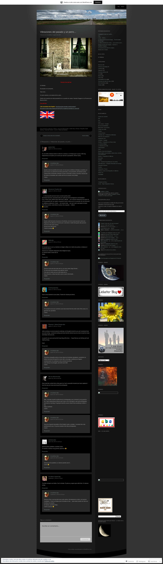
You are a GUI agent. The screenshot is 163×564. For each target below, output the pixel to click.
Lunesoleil (103, 228)
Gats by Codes (104, 225)
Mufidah (100, 159)
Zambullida (100, 174)
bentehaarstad (52, 288)
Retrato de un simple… (103, 49)
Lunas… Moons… (102, 37)
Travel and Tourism (48, 129)
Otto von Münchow (53, 376)
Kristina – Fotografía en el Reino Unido (107, 142)
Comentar (85, 539)
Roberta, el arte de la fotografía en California (108, 170)
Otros (55, 128)
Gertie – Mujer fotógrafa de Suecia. (106, 183)
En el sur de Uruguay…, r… (112, 226)
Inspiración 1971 (102, 138)
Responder (45, 158)
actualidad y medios (115, 194)
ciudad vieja (72, 128)
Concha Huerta (101, 133)
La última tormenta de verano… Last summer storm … (110, 42)
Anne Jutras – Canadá (103, 123)
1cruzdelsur (49, 34)
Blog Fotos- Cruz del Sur (104, 127)
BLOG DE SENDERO (103, 125)
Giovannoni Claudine (53, 189)
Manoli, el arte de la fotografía (105, 151)
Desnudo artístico (102, 72)
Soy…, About (121, 6)
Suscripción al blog (104, 199)
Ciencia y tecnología (102, 66)
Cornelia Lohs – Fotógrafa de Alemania (107, 134)
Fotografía (82, 128)
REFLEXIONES (101, 83)
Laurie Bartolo (101, 147)
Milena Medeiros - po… (106, 240)
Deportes (100, 70)
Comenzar (98, 2)
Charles (100, 131)
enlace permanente (63, 129)
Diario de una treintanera (103, 136)
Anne (99, 122)
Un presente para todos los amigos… (106, 47)
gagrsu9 (50, 147)
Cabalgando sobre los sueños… (105, 34)
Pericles (100, 167)
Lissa (99, 149)
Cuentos (100, 68)
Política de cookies (49, 561)
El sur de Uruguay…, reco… (112, 237)
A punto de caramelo (103, 116)
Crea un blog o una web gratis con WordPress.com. (80, 549)
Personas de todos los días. (104, 81)
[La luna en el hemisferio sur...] (104, 530)
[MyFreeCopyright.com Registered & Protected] (109, 258)
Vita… (99, 36)
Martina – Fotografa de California (105, 156)
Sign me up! (102, 215)
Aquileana (51, 440)
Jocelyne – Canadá (102, 140)
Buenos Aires (66, 128)
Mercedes (100, 158)
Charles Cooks (104, 223)
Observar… (112, 225)
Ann (99, 120)
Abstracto (100, 64)
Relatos (100, 84)
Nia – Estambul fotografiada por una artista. (108, 161)
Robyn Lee (100, 172)
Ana (99, 118)
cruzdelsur (45, 17)
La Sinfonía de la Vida (103, 145)
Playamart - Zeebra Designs (55, 324)
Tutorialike (103, 232)
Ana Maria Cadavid (53, 476)
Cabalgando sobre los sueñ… (114, 232)
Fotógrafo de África (102, 182)
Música (99, 75)
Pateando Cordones (102, 165)
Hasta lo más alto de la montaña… (52, 135)
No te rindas (85, 135)
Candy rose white (102, 129)
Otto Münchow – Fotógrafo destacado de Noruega (109, 163)
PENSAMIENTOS (102, 79)
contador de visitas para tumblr (105, 195)
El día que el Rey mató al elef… (112, 234)
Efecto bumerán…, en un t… (112, 236)
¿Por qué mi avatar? (114, 223)
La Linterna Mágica (102, 144)
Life (99, 74)
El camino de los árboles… (111, 249)
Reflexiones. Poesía (102, 169)
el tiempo (77, 128)
